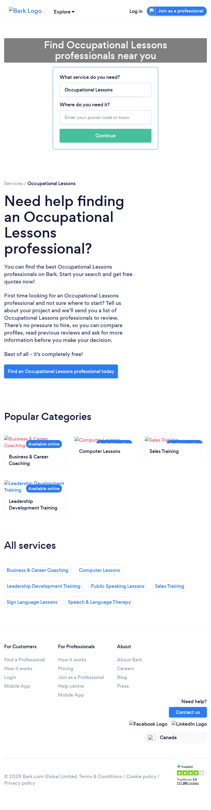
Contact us (188, 712)
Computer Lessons (99, 570)
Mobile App (17, 686)
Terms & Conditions (100, 776)
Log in (136, 11)
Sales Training (169, 586)
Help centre (71, 686)
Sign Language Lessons (32, 602)
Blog (122, 677)
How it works (18, 668)
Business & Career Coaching (37, 570)
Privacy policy (19, 783)
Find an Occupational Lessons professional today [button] (61, 371)
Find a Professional (24, 659)
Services (13, 183)
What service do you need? (90, 77)
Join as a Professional (81, 677)
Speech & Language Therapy (99, 602)
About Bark (129, 659)
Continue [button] (105, 135)
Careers (125, 668)
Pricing (65, 668)
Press (123, 686)
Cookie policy (141, 776)
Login (10, 677)
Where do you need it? (85, 104)
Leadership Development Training (43, 586)
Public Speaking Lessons (118, 586)
